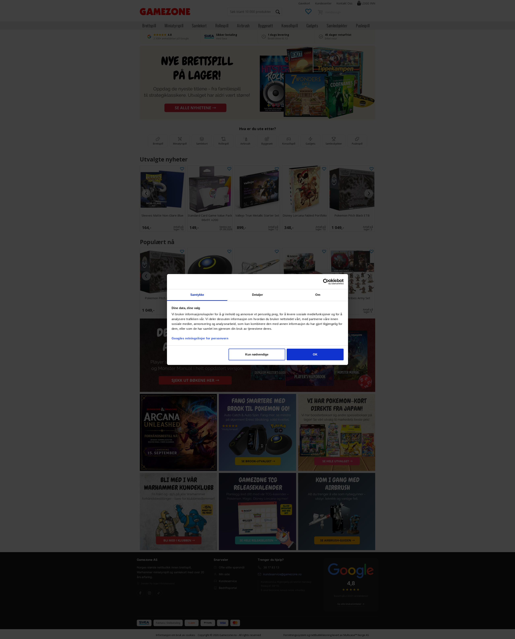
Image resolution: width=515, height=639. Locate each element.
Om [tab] (317, 294)
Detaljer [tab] (257, 294)
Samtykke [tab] (197, 294)
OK (315, 354)
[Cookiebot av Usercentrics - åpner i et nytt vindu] (326, 282)
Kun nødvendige (256, 354)
